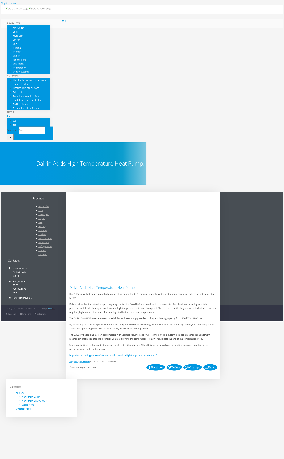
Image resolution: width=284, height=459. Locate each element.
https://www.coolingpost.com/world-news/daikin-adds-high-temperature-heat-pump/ (113, 355)
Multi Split (43, 214)
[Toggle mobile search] (65, 21)
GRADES (51, 308)
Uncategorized (23, 408)
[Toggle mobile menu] (63, 21)
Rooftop (42, 230)
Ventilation (43, 242)
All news (20, 392)
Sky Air (41, 218)
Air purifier (43, 206)
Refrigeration (45, 246)
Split (40, 210)
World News (28, 404)
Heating (42, 226)
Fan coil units (45, 238)
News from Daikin (31, 396)
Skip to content (8, 3)
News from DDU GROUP (34, 400)
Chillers (42, 234)
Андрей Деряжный (79, 361)
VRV (40, 222)
